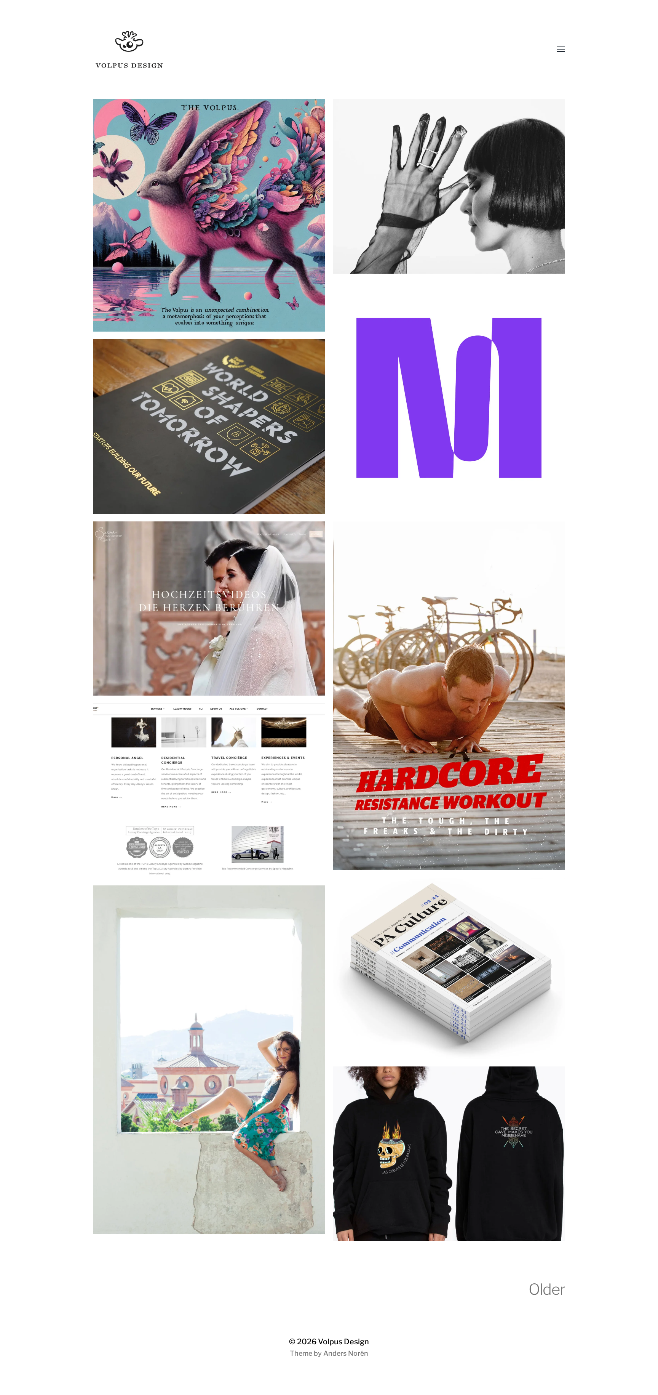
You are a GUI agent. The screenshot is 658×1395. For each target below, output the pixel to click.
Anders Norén (345, 1353)
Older (547, 1289)
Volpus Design (343, 1341)
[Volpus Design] (314, 49)
